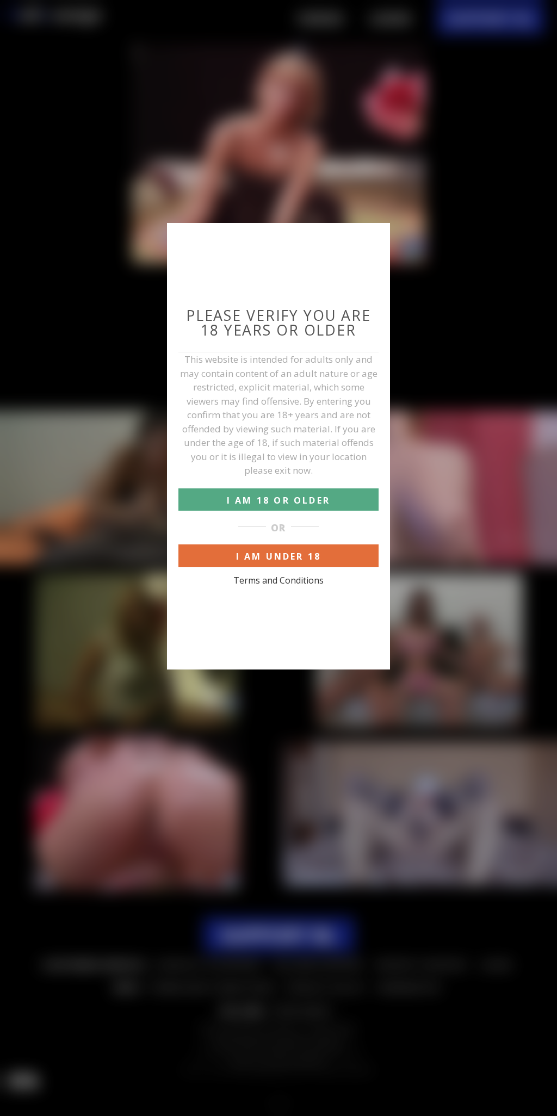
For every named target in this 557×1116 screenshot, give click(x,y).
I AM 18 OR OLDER (278, 500)
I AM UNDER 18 (278, 556)
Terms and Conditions (278, 580)
